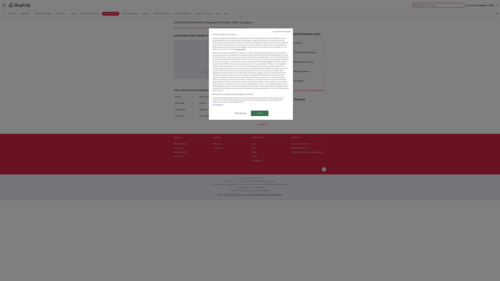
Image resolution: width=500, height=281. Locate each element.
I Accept (260, 113)
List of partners (218, 105)
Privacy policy (241, 49)
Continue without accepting (282, 31)
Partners (270, 62)
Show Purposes (240, 113)
